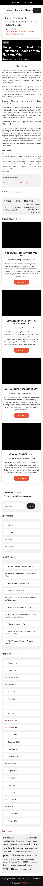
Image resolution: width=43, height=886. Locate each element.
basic (12, 838)
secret (32, 859)
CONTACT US (17, 2)
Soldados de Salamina (21, 10)
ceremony (33, 841)
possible (5, 859)
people (17, 855)
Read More (20, 282)
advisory (7, 838)
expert (5, 848)
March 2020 (12, 806)
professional (19, 859)
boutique (7, 841)
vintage (30, 865)
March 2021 (12, 720)
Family (6, 42)
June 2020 (11, 785)
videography (21, 865)
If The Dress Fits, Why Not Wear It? (21, 254)
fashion (10, 532)
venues (13, 865)
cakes (19, 841)
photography (25, 855)
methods (23, 852)
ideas (5, 851)
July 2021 (11, 692)
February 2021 (13, 728)
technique (34, 862)
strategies (26, 862)
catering (25, 841)
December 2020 (14, 742)
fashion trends (19, 848)
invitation (12, 851)
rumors (26, 859)
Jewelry (10, 539)
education (32, 844)
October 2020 (13, 756)
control (7, 844)
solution (18, 862)
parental (23, 192)
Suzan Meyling (15, 260)
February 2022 (13, 663)
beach (17, 838)
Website (30, 183)
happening (33, 848)
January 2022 (13, 670)
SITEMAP (28, 2)
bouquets (33, 838)
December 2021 (14, 677)
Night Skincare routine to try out (19, 607)
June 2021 (11, 699)
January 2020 (13, 821)
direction (24, 845)
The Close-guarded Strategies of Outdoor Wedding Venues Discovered (32, 206)
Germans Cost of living (21, 454)
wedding (9, 868)
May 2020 (11, 792)
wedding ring (27, 869)
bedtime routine (24, 838)
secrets (5, 862)
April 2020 (12, 799)
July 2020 (11, 778)
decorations (16, 844)
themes (6, 865)
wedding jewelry (19, 869)
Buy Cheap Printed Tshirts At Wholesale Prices (22, 322)
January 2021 (13, 735)
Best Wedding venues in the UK (21, 388)
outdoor (29, 851)
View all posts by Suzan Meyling (14, 183)
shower (12, 862)
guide (25, 848)
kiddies (18, 852)
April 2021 (12, 713)
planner (34, 855)
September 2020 (14, 763)
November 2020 (14, 749)
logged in (16, 496)
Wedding (11, 547)
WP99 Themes (25, 883)
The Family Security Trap (17, 624)
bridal (14, 841)
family (11, 848)
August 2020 (12, 771)
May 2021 (11, 706)
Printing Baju (11, 859)
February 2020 (13, 814)
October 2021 (13, 685)
